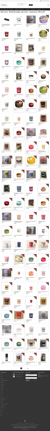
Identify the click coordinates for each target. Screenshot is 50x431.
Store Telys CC (2, 407)
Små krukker (39, 9)
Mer (42, 9)
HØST (1, 415)
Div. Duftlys (11, 9)
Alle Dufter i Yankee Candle (19, 9)
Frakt (17, 423)
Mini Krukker (2, 388)
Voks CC (2, 409)
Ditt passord (27, 376)
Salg (7, 9)
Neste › (28, 368)
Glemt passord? (35, 380)
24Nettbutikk (26, 429)
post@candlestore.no (24, 3)
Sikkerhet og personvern (27, 423)
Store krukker (28, 9)
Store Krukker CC (3, 405)
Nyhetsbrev (32, 423)
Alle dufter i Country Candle (4, 403)
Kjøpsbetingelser (20, 423)
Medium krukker (33, 9)
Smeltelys (2, 390)
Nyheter (4, 9)
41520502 (19, 3)
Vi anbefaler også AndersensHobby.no (43, 375)
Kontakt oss (39, 376)
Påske (1, 411)
